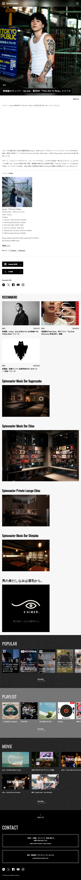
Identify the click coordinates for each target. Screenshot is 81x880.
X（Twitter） (13, 250)
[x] (8, 286)
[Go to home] (10, 3)
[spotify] (3, 286)
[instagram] (23, 286)
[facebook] (13, 286)
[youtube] (18, 286)
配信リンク (6, 245)
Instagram (21, 250)
